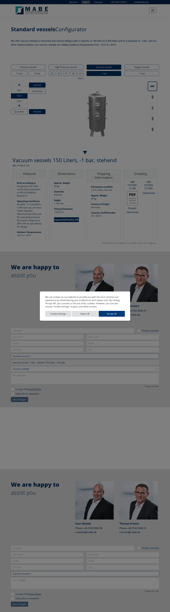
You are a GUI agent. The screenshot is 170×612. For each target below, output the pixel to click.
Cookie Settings (58, 313)
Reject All (85, 313)
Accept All (112, 313)
